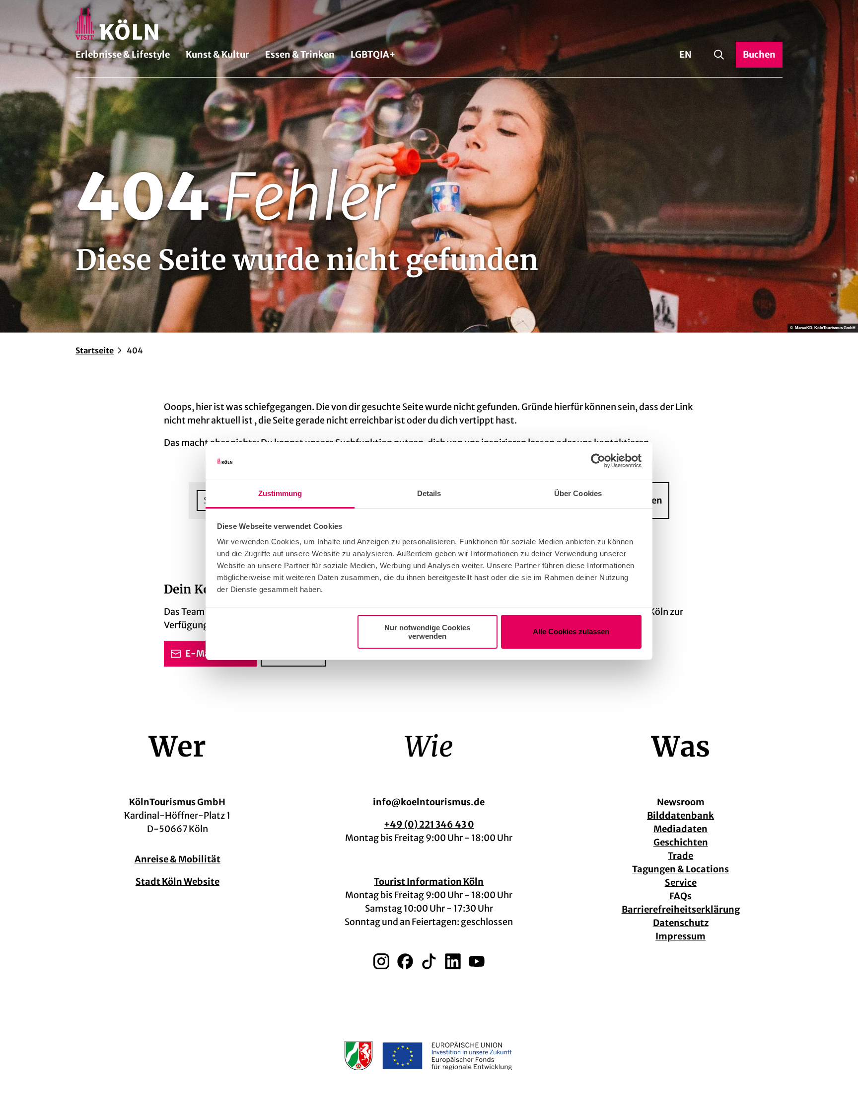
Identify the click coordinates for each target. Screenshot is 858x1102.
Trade (680, 855)
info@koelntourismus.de (429, 802)
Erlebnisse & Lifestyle (122, 54)
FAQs (680, 896)
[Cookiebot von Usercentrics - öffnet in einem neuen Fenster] (598, 460)
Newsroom (681, 802)
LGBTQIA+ (373, 54)
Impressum (680, 936)
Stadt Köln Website (177, 881)
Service (681, 882)
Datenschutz (681, 923)
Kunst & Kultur (217, 54)
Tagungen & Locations (680, 869)
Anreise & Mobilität (177, 859)
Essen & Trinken (300, 54)
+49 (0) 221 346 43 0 (429, 824)
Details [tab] (429, 493)
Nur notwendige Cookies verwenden (427, 631)
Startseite (94, 350)
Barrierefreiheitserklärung (681, 909)
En (685, 54)
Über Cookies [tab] (578, 493)
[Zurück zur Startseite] (429, 24)
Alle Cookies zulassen (571, 631)
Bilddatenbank (680, 815)
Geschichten (680, 842)
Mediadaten (680, 829)
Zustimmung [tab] (280, 493)
